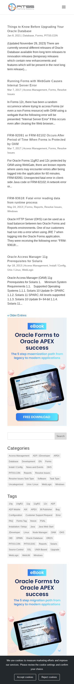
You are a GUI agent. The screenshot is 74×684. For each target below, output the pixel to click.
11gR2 (37, 504)
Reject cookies (49, 677)
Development (28, 461)
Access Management (35, 89)
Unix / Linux (14, 269)
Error (58, 515)
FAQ (11, 521)
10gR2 (19, 504)
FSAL (42, 521)
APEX (56, 456)
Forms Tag (22, 521)
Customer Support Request (39, 515)
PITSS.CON (51, 35)
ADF (53, 504)
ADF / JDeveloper (41, 456)
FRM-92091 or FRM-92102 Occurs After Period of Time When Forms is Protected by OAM (36, 139)
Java (32, 526)
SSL (29, 549)
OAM (53, 532)
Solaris (53, 544)
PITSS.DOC (29, 544)
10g (11, 504)
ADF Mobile (14, 509)
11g (28, 504)
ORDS (49, 538)
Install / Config (57, 265)
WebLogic (27, 269)
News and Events (34, 467)
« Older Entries (16, 315)
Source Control (16, 549)
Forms (39, 35)
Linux (26, 532)
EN (40, 461)
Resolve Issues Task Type (21, 478)
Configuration (15, 515)
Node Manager (40, 532)
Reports (38, 206)
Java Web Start (46, 526)
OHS (49, 467)
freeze (33, 521)
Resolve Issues (53, 206)
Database (28, 35)
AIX (25, 509)
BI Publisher (46, 509)
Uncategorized (16, 484)
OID (11, 538)
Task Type (54, 478)
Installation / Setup (18, 526)
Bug (58, 509)
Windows (12, 211)
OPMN (19, 538)
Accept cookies (25, 677)
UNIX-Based (41, 549)
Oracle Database (34, 538)
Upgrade (55, 549)
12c (45, 504)
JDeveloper (14, 532)
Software (42, 478)
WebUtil (26, 555)
